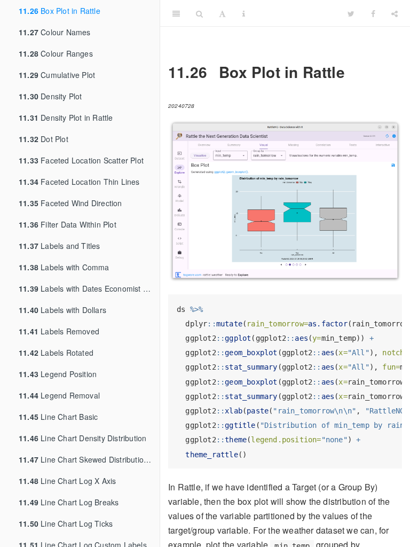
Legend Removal (59, 395)
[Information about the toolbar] (243, 13)
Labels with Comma (64, 267)
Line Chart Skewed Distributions (85, 459)
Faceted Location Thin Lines (79, 181)
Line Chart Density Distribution (82, 438)
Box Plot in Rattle (59, 10)
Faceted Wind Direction (70, 203)
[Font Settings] (222, 13)
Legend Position (58, 374)
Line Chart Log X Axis (67, 480)
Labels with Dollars (62, 309)
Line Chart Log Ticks (66, 523)
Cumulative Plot (57, 74)
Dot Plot (43, 139)
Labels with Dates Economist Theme (89, 288)
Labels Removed (59, 331)
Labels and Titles (59, 245)
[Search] (199, 13)
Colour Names (55, 32)
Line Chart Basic (58, 416)
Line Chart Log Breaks (69, 502)
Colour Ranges (56, 53)
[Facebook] (373, 13)
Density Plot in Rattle (66, 117)
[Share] (394, 13)
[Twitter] (351, 13)
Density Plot (50, 96)
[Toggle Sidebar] (176, 13)
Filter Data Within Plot (67, 224)
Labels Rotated (56, 352)
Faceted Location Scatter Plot (81, 160)
